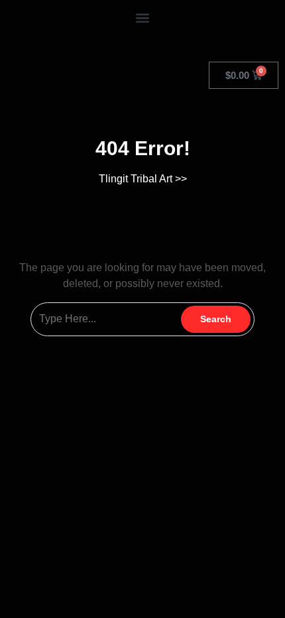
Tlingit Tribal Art (135, 178)
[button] (143, 18)
